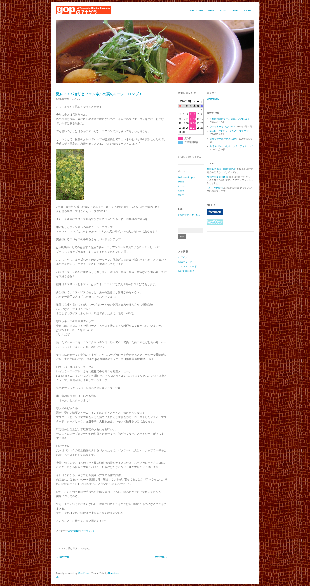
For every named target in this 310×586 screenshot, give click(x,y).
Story (234, 10)
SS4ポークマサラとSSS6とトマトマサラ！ (231, 131)
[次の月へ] (201, 101)
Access (247, 10)
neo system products (217, 176)
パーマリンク (88, 531)
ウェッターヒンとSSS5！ (223, 126)
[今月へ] (198, 101)
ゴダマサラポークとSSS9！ (224, 138)
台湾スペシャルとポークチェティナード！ (232, 146)
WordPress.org (186, 271)
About (222, 10)
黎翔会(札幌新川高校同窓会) (221, 169)
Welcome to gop (186, 177)
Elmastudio (113, 573)
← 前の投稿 (62, 556)
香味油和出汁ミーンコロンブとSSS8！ (230, 118)
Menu (211, 10)
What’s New (196, 10)
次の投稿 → (161, 556)
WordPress (83, 573)
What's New (73, 531)
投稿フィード (185, 262)
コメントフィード (187, 266)
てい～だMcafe (215, 187)
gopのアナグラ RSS (189, 214)
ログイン (182, 257)
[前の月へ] (194, 101)
